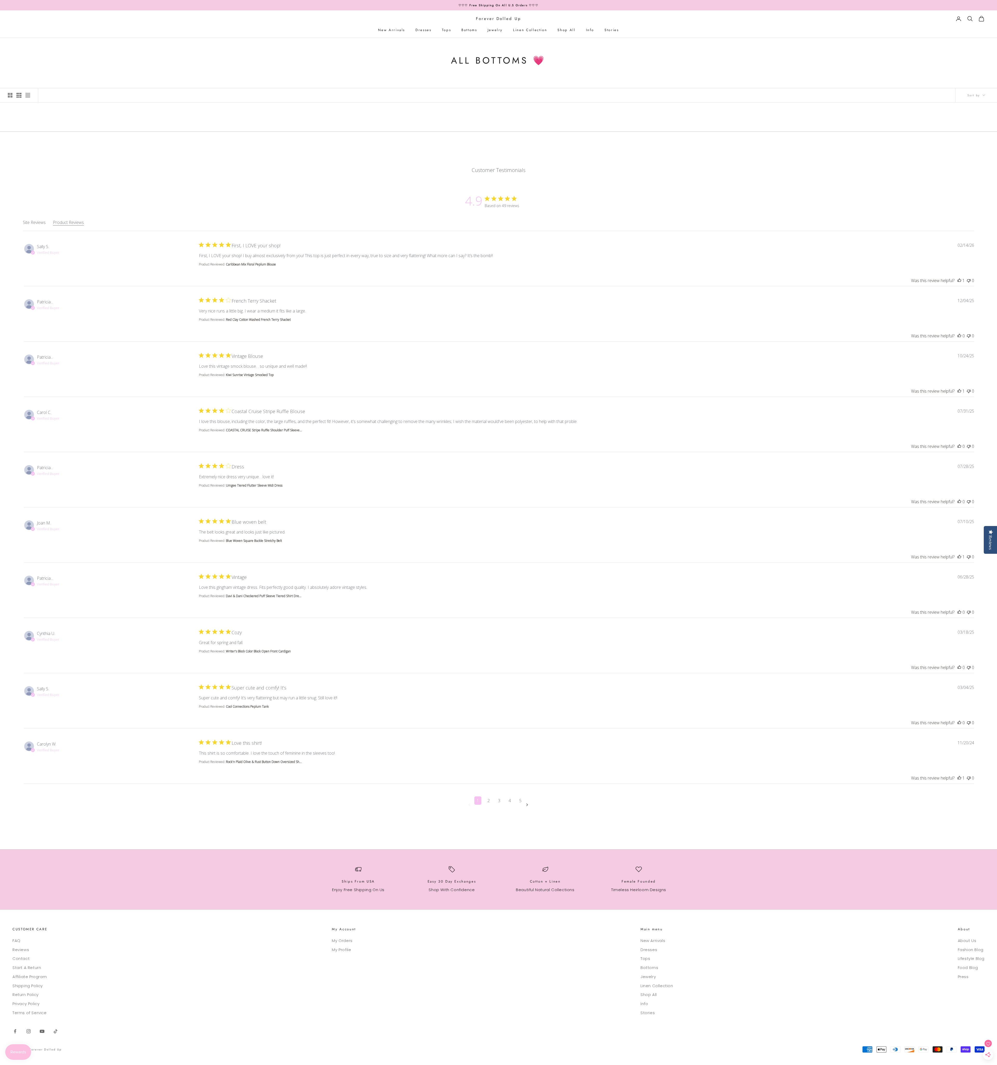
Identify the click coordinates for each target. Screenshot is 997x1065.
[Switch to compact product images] (27, 95)
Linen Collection (530, 30)
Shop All (566, 30)
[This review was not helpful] (969, 280)
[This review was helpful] (959, 280)
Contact (21, 958)
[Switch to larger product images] (10, 95)
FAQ (16, 940)
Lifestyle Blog (971, 958)
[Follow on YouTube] (42, 1031)
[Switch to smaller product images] (19, 95)
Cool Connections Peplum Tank (247, 706)
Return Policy (25, 994)
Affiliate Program (29, 976)
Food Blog (968, 967)
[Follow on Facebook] (15, 1031)
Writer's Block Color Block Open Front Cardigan (258, 651)
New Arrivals (391, 30)
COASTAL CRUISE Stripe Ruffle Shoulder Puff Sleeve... (264, 430)
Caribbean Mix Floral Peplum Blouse (251, 264)
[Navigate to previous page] (470, 804)
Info (590, 30)
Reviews (20, 949)
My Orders (342, 940)
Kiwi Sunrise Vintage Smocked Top (250, 375)
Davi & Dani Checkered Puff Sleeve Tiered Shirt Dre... (263, 596)
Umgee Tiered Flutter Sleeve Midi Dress (254, 485)
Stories (611, 30)
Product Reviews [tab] (68, 222)
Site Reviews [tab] (34, 222)
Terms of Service (29, 1012)
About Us (967, 940)
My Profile (341, 949)
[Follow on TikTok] (55, 1031)
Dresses (423, 30)
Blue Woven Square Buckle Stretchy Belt (254, 540)
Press (963, 976)
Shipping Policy (27, 985)
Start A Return (26, 967)
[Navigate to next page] (528, 804)
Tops (446, 30)
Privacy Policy (25, 1003)
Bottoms (469, 30)
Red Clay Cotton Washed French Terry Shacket (258, 319)
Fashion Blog (970, 949)
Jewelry (495, 30)
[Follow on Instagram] (28, 1031)
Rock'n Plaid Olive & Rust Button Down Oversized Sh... (264, 762)
